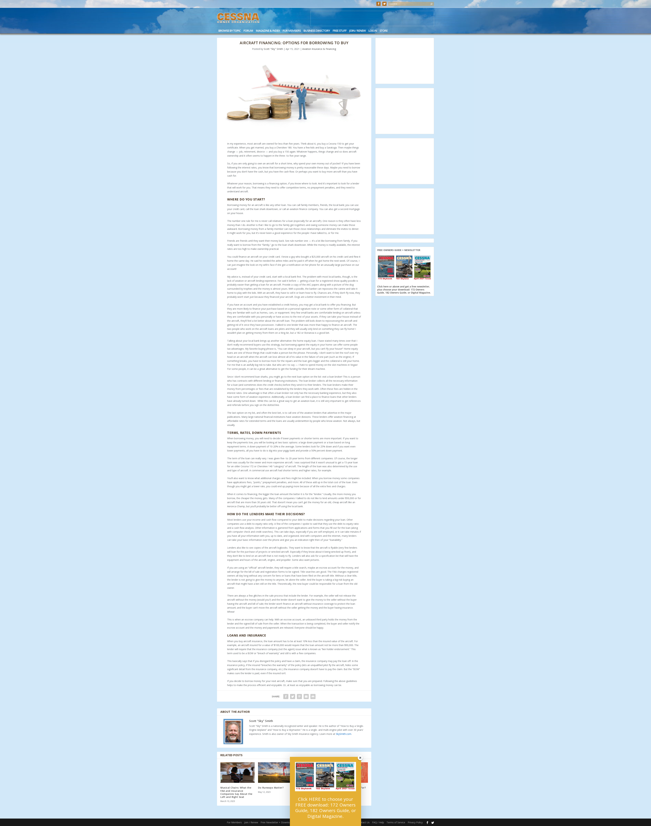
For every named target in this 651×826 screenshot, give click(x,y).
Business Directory (316, 31)
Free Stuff (340, 31)
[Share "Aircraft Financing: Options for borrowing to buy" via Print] (313, 696)
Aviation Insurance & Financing (319, 49)
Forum (248, 31)
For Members (292, 31)
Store (384, 31)
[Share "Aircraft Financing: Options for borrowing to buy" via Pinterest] (299, 696)
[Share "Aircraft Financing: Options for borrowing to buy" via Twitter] (292, 696)
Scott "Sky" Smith (273, 49)
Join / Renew (357, 31)
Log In (372, 31)
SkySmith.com (343, 734)
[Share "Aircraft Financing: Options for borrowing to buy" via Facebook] (285, 696)
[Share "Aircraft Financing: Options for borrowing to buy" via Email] (306, 696)
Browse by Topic (229, 31)
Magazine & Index (268, 31)
